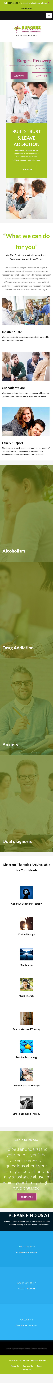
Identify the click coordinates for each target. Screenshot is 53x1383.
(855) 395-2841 (14, 3)
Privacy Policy (26, 1369)
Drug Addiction (18, 647)
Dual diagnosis (17, 841)
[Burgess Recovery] (26, 28)
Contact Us (28, 1366)
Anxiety (10, 744)
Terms (39, 1366)
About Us (15, 1366)
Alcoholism (13, 550)
